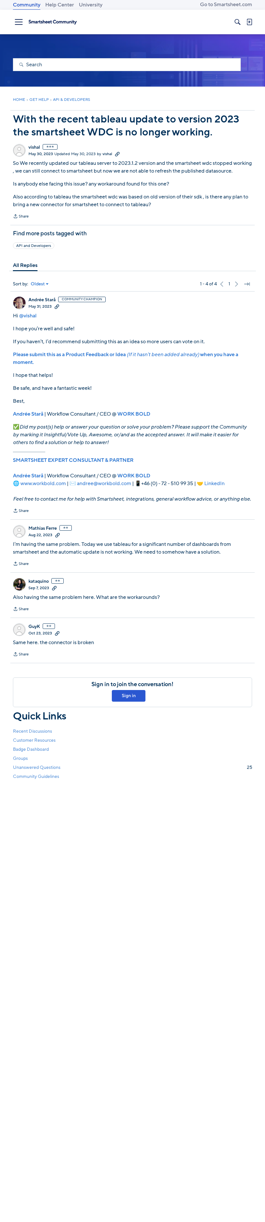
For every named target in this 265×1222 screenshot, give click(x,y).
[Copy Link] (117, 154)
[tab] (25, 265)
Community (26, 4)
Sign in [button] (129, 696)
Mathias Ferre (42, 528)
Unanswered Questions (132, 767)
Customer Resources (34, 740)
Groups (20, 758)
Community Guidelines (36, 776)
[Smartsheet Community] (52, 22)
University (90, 4)
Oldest (38, 284)
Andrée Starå (42, 300)
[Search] (237, 22)
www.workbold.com (43, 483)
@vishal (28, 315)
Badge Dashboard (31, 749)
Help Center (59, 4)
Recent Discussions (32, 731)
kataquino (38, 581)
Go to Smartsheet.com (226, 4)
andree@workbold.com (104, 483)
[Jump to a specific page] (247, 284)
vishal (34, 147)
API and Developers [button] (33, 245)
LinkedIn (214, 483)
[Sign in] (249, 22)
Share (21, 217)
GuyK (34, 627)
